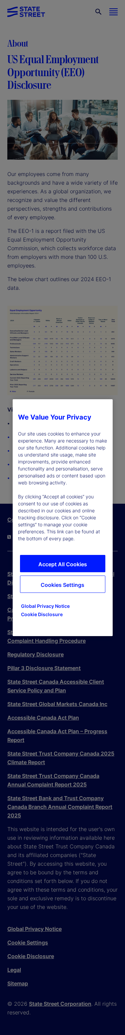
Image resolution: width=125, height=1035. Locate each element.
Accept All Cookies (62, 564)
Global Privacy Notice (45, 606)
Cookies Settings (62, 585)
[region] (63, 517)
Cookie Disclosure (42, 614)
